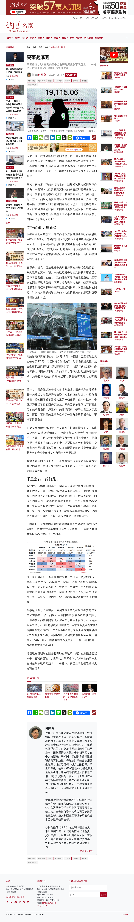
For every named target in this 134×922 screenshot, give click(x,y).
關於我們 (99, 38)
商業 (56, 38)
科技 (64, 38)
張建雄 (117, 251)
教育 (17, 38)
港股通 (67, 81)
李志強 (117, 291)
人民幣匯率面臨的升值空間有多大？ (70, 697)
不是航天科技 (119, 289)
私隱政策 (125, 914)
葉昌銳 (117, 92)
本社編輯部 (14, 76)
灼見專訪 (10, 167)
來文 (116, 267)
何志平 (117, 121)
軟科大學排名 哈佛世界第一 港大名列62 (119, 190)
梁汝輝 (117, 354)
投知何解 (71, 74)
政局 (9, 38)
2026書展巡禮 (11, 201)
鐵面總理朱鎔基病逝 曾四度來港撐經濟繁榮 (120, 305)
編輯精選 (118, 282)
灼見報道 (10, 65)
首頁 (28, 47)
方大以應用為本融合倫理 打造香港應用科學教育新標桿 (15, 174)
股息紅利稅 (32, 85)
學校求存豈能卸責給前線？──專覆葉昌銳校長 (120, 262)
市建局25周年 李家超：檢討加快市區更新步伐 (120, 276)
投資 (40, 47)
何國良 (42, 74)
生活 (40, 38)
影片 (72, 38)
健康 (48, 38)
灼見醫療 (10, 134)
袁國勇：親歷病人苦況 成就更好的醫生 (14, 208)
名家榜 (79, 38)
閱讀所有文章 (86, 851)
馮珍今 (117, 78)
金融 (46, 47)
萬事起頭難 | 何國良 (58, 47)
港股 (50, 81)
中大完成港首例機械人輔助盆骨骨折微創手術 (14, 141)
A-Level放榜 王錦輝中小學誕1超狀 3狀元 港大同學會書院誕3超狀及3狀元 (120, 221)
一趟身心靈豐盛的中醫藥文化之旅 (120, 103)
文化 (25, 38)
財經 (32, 38)
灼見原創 (31, 81)
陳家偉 (117, 109)
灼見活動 (88, 38)
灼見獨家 (41, 81)
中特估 (84, 81)
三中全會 (58, 81)
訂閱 (103, 894)
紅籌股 (76, 81)
